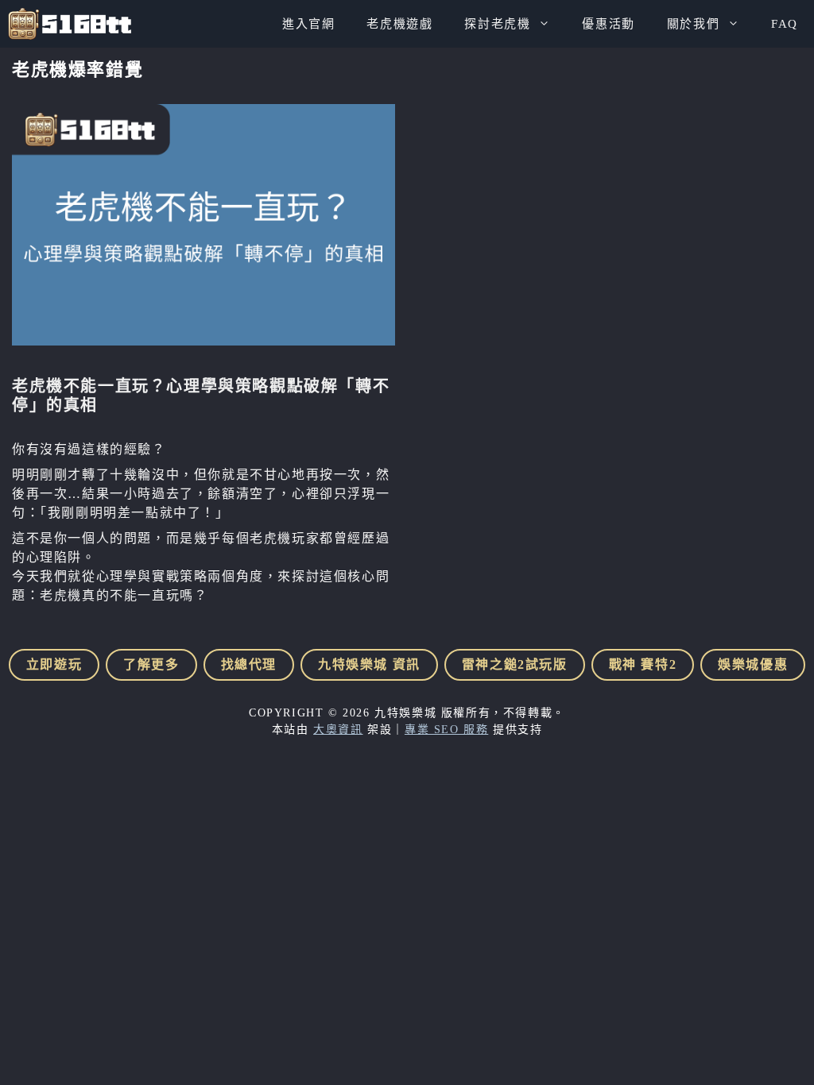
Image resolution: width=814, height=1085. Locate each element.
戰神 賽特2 (643, 664)
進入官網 (308, 23)
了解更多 (151, 664)
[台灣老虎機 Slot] (69, 24)
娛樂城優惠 (753, 664)
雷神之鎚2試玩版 (515, 664)
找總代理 (249, 664)
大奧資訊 (337, 730)
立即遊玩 (54, 664)
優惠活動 (608, 23)
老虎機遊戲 (399, 23)
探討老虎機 (497, 23)
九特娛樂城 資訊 (369, 664)
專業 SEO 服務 (446, 730)
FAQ (784, 23)
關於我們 (693, 23)
